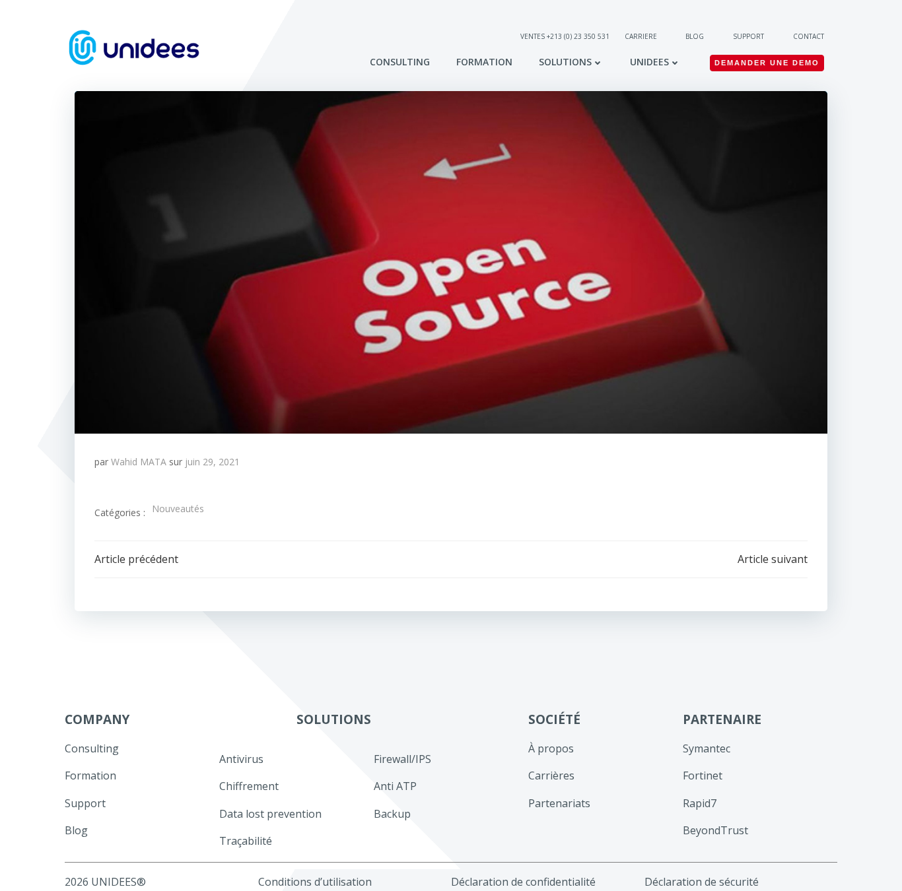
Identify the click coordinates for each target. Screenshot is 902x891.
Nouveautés (178, 508)
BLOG (694, 36)
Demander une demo (766, 63)
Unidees (649, 61)
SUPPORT (748, 36)
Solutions (565, 61)
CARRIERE (642, 36)
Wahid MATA (138, 461)
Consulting (400, 61)
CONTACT (808, 36)
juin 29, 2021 (212, 461)
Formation (484, 61)
